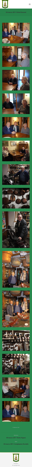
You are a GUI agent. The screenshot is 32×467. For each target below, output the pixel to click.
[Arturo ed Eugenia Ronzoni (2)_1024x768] (16, 56)
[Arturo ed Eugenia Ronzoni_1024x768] (16, 80)
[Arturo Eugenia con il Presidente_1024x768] (16, 127)
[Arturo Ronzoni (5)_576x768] (16, 269)
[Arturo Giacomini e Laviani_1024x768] (16, 151)
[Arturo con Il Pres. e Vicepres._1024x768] (16, 33)
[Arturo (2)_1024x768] (16, 411)
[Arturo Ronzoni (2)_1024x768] (16, 174)
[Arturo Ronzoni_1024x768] (16, 364)
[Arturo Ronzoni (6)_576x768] (16, 309)
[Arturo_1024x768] (16, 387)
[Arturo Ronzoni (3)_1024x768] (16, 198)
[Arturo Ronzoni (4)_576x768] (16, 229)
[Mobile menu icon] (30, 4)
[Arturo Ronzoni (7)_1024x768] (16, 340)
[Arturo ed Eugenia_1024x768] (16, 103)
